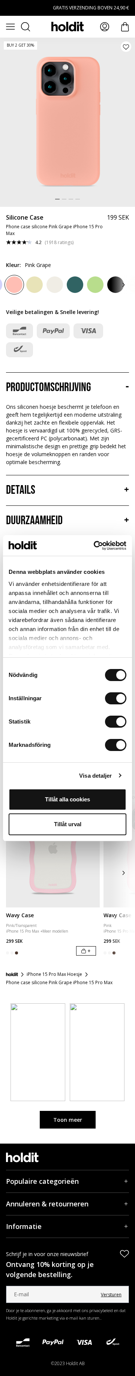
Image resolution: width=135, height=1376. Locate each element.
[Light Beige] (54, 284)
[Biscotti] (34, 284)
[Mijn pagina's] (104, 26)
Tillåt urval (67, 824)
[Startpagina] (12, 974)
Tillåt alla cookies (67, 799)
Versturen (111, 1294)
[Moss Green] (75, 284)
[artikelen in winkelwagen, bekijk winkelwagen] (125, 27)
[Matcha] (95, 284)
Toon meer (67, 1119)
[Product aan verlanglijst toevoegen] (126, 46)
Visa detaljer (95, 775)
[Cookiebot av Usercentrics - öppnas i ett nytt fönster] (95, 546)
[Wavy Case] (53, 849)
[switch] (115, 698)
